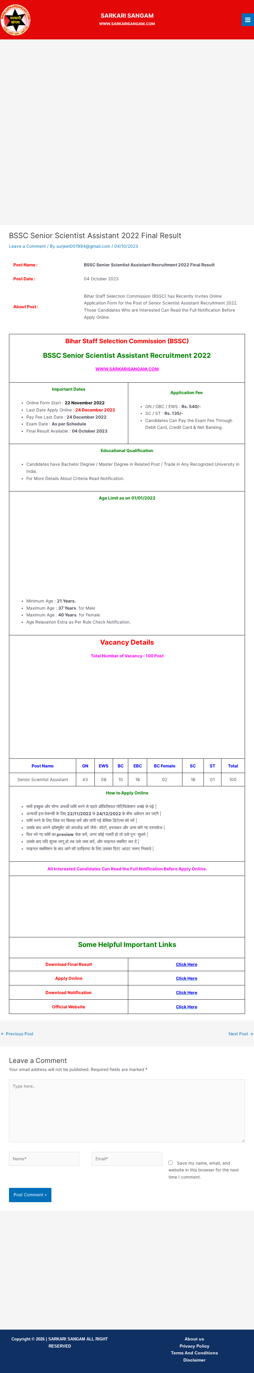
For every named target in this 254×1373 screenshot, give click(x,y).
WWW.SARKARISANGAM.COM (127, 369)
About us (194, 1339)
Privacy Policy (194, 1346)
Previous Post (17, 1033)
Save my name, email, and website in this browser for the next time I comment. (204, 1170)
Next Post (241, 1033)
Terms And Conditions (194, 1353)
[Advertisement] (127, 90)
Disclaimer (194, 1360)
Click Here (186, 964)
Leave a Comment (27, 246)
